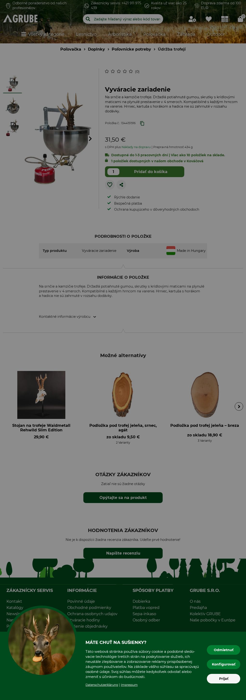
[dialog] (123, 350)
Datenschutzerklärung (102, 685)
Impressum (129, 685)
